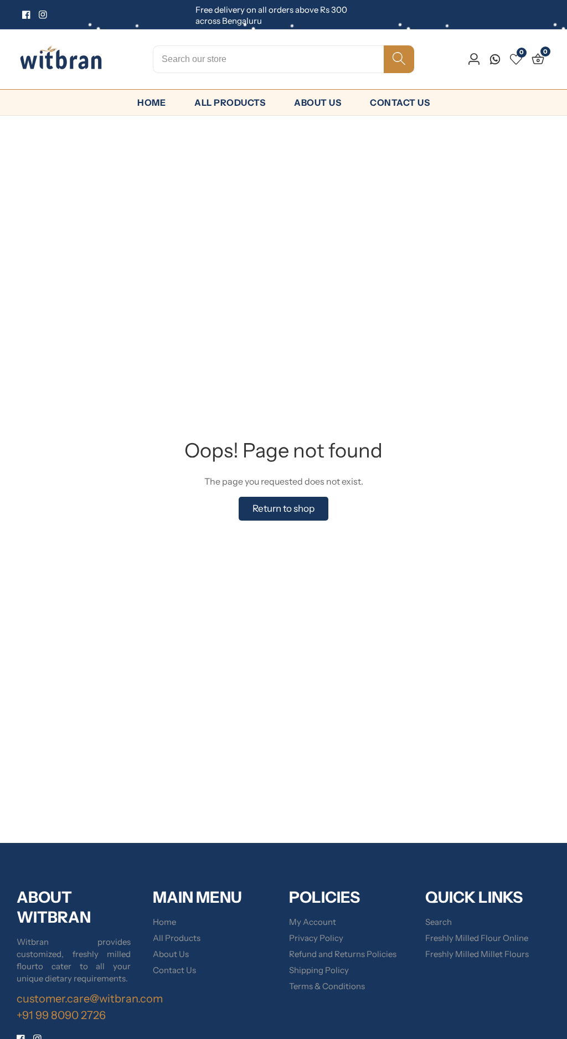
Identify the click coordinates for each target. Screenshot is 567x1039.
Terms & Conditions (327, 986)
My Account (312, 922)
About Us (317, 102)
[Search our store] (399, 59)
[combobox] (283, 59)
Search (438, 922)
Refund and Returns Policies (342, 954)
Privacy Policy (316, 938)
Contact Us (400, 102)
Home (151, 102)
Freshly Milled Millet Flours (477, 954)
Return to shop (283, 508)
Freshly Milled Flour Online (476, 938)
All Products (229, 102)
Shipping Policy (319, 970)
